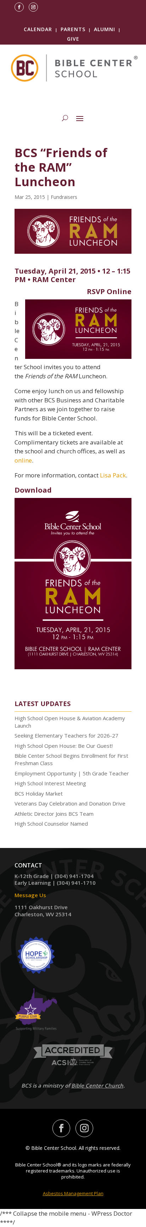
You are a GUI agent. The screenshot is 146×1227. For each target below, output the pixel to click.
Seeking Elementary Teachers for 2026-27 (66, 735)
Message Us (30, 895)
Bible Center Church (97, 1085)
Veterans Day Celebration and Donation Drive (70, 803)
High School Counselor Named (51, 823)
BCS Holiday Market (39, 793)
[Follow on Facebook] (19, 7)
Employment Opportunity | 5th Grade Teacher (72, 773)
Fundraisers (64, 197)
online (23, 460)
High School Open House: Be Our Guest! (64, 745)
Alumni (104, 29)
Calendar (38, 29)
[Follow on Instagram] (33, 7)
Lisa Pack (113, 475)
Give (73, 38)
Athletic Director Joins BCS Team (54, 813)
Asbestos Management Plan (73, 1193)
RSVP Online (109, 291)
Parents (73, 29)
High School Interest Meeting (50, 783)
